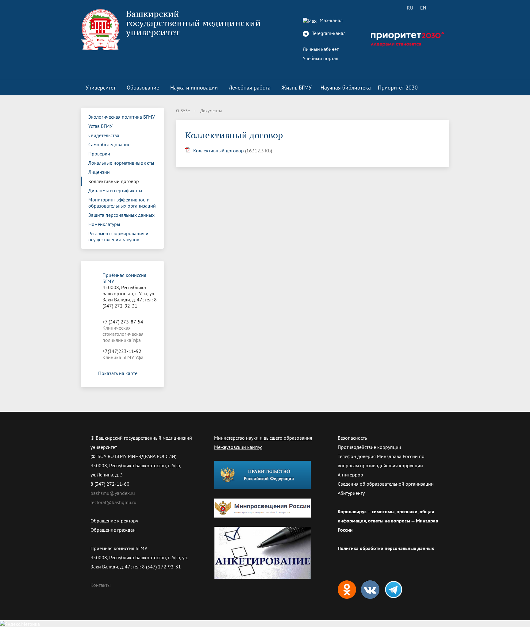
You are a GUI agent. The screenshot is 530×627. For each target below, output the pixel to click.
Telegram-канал (328, 33)
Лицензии (99, 172)
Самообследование (109, 144)
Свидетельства (103, 135)
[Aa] (440, 7)
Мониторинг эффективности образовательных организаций (122, 203)
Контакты (100, 585)
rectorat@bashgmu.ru (113, 502)
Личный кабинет (321, 49)
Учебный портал (320, 58)
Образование (143, 87)
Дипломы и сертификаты (115, 190)
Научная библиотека (346, 87)
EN (423, 8)
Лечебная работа (250, 87)
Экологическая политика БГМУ (121, 117)
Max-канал (330, 20)
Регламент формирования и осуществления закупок (118, 236)
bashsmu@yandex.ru (112, 493)
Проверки (99, 154)
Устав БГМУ (100, 126)
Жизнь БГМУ (297, 87)
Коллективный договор (113, 181)
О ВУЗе (183, 110)
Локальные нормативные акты (121, 163)
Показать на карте (117, 373)
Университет (101, 87)
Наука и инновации (194, 87)
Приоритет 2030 (398, 87)
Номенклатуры (104, 224)
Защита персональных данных (121, 215)
